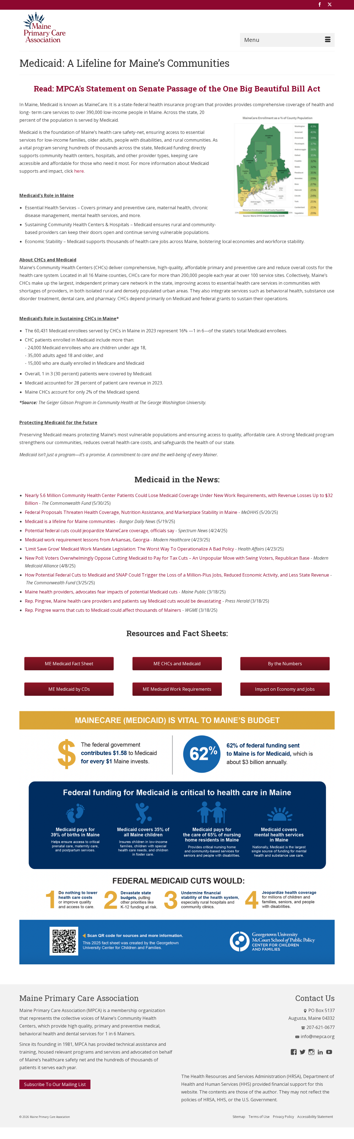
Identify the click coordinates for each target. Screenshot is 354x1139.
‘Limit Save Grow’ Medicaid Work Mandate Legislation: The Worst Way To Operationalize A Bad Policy (129, 549)
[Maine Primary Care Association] (69, 28)
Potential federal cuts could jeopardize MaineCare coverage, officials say (99, 531)
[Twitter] (330, 4)
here (79, 171)
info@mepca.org (318, 1036)
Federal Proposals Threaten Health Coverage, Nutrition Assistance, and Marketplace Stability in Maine (131, 512)
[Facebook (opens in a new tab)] (320, 4)
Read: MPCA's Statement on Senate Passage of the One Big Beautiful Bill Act (177, 88)
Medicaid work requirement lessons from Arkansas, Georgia (87, 540)
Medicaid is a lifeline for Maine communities (70, 521)
